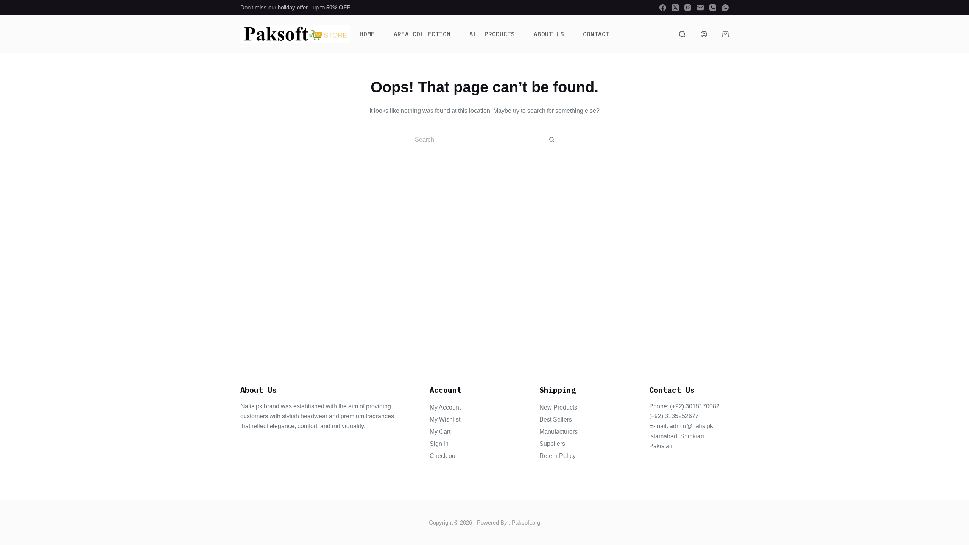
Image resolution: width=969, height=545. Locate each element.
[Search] (682, 34)
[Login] (704, 34)
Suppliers (552, 444)
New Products (558, 407)
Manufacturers (558, 431)
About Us (549, 34)
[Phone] (712, 7)
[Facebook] (662, 7)
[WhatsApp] (725, 7)
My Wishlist (445, 419)
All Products (492, 34)
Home (367, 34)
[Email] (700, 7)
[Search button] (551, 139)
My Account (445, 407)
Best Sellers (555, 419)
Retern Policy (557, 456)
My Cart (440, 431)
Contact (596, 34)
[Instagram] (687, 7)
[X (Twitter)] (675, 7)
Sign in (439, 444)
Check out (443, 456)
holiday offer (293, 7)
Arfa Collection (422, 34)
